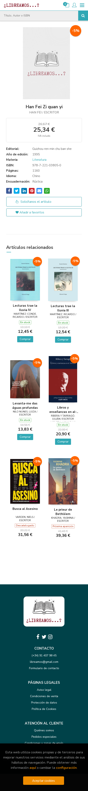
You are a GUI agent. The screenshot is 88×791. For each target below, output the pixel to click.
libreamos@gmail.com (44, 662)
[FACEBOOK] (38, 637)
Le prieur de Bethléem (63, 512)
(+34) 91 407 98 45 (44, 655)
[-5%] (25, 279)
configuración (66, 767)
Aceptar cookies (43, 780)
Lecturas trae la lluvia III (63, 308)
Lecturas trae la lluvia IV (25, 308)
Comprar (25, 339)
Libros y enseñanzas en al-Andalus (63, 409)
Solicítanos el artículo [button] (35, 201)
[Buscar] (83, 16)
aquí (32, 767)
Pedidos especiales (44, 737)
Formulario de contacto (44, 668)
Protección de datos (44, 703)
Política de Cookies (44, 709)
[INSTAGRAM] (50, 637)
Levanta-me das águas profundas (25, 405)
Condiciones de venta (44, 696)
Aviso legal (44, 690)
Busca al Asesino (25, 509)
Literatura (39, 160)
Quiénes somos (44, 730)
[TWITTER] (44, 637)
